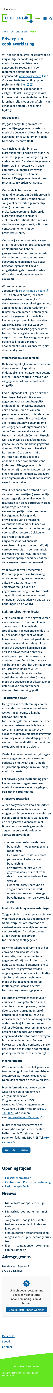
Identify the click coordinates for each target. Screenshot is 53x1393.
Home (5, 32)
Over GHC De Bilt (19, 32)
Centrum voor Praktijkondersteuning (28, 1182)
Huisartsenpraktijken (18, 1178)
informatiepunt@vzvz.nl (23, 1117)
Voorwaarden (8, 1375)
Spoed (6, 1341)
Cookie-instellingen (29, 1373)
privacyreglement (30, 76)
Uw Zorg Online (24, 1366)
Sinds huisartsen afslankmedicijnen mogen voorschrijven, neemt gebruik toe (28, 1237)
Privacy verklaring (10, 1373)
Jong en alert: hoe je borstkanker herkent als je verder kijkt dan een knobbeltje (26, 1224)
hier (23, 84)
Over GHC (8, 1336)
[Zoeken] (51, 18)
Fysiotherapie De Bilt (18, 1186)
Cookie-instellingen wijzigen (16, 1150)
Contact (7, 1347)
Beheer (36, 1366)
